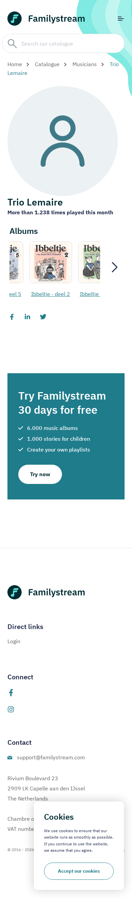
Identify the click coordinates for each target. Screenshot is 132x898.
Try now (40, 474)
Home (14, 64)
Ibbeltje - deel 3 (41, 294)
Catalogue (47, 64)
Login (13, 641)
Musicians (84, 64)
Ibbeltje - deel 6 (90, 294)
